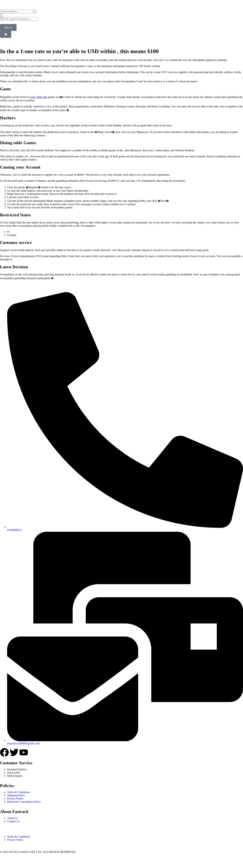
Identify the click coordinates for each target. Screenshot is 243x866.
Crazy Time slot (38, 96)
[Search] (35, 11)
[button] (5, 34)
